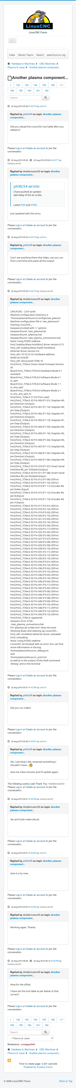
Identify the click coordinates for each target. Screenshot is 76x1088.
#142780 (32, 687)
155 (44, 85)
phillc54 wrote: (27, 186)
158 (12, 90)
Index (12, 55)
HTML (34, 204)
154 (35, 85)
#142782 (32, 798)
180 (47, 90)
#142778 (32, 237)
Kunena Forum (45, 1067)
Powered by (30, 1067)
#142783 (32, 852)
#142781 (32, 741)
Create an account (35, 148)
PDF (23, 204)
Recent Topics (25, 55)
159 (21, 90)
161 (38, 90)
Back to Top (65, 1081)
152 (18, 85)
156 (53, 85)
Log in (19, 148)
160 (29, 90)
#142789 (55, 960)
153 (27, 85)
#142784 (32, 906)
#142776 (32, 106)
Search (40, 55)
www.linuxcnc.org (56, 55)
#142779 (32, 291)
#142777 (55, 160)
